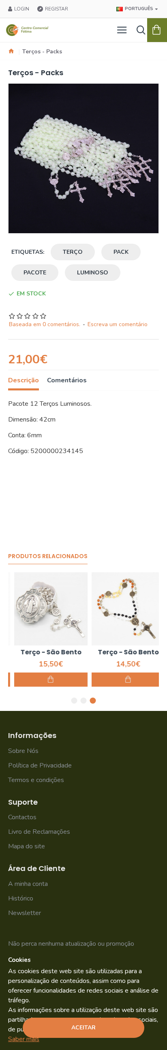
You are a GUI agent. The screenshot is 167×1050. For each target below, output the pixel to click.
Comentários (67, 380)
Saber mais (23, 1039)
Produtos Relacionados (48, 556)
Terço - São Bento (44, 652)
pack (120, 252)
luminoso (92, 272)
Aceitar (83, 1027)
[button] (74, 701)
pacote (35, 272)
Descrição (23, 380)
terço (73, 252)
